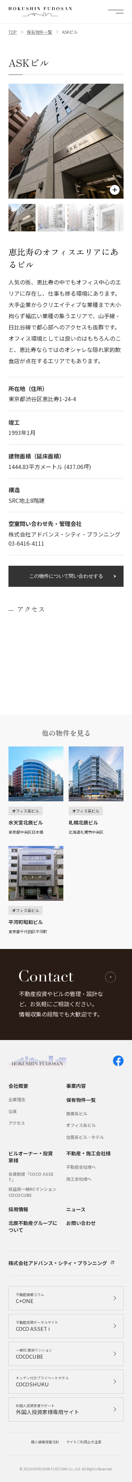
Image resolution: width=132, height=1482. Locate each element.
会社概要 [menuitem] (18, 1086)
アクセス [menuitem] (16, 1123)
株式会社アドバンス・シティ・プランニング (57, 1263)
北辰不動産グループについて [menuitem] (32, 1226)
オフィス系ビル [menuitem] (81, 1125)
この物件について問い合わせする (66, 576)
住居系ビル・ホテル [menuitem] (85, 1137)
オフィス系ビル (25, 811)
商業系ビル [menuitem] (76, 1113)
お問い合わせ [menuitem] (81, 1223)
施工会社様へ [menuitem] (79, 1179)
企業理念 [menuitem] (16, 1099)
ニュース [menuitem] (76, 1209)
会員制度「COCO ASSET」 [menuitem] (31, 1177)
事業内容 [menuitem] (76, 1086)
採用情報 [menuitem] (18, 1209)
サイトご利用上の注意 (83, 1441)
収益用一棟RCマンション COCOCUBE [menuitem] (32, 1192)
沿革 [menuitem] (12, 1111)
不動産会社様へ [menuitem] (81, 1167)
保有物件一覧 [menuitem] (81, 1100)
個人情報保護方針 (45, 1441)
